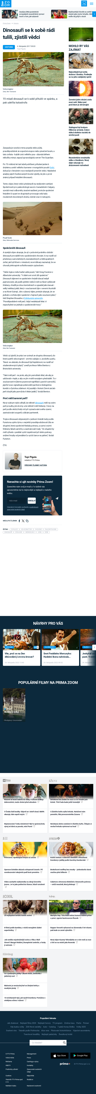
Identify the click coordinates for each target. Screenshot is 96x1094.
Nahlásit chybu (11, 1086)
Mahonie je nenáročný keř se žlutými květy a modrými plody (21, 987)
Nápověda (30, 1076)
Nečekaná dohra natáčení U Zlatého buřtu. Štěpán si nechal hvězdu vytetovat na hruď (71, 825)
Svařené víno (11, 1030)
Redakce (30, 1079)
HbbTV (8, 1065)
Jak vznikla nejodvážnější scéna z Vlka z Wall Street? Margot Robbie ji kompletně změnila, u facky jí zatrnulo (25, 942)
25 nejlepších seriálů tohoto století (18, 915)
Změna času (69, 1023)
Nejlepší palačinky (49, 1034)
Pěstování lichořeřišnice (61, 1030)
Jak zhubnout (12, 1023)
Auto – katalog (49, 1027)
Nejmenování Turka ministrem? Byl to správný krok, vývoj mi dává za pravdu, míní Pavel (24, 825)
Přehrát (9, 709)
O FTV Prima (10, 1054)
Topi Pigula (21, 49)
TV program (57, 1023)
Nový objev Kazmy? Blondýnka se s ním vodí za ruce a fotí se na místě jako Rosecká (70, 941)
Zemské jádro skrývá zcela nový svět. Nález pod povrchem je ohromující (80, 102)
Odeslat (32, 501)
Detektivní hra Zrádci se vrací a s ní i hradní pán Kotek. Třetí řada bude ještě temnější (69, 801)
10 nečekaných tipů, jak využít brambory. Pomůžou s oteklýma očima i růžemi (24, 999)
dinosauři (39, 403)
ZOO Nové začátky (33, 1027)
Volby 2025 (81, 1027)
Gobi (52, 167)
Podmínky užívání (12, 1069)
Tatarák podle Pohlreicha (29, 1030)
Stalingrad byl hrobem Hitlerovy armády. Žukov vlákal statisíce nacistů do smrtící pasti (79, 131)
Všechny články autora (35, 465)
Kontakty (30, 1065)
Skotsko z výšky (11, 712)
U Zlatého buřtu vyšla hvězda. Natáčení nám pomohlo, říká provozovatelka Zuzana (67, 813)
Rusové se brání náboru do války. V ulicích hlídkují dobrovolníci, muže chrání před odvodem (24, 801)
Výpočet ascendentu (81, 1030)
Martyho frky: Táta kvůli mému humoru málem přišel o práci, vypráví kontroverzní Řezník (71, 916)
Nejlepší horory (44, 1023)
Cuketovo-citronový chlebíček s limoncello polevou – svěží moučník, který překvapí (70, 883)
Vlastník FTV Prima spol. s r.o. (14, 1081)
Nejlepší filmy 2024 (28, 1023)
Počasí (86, 1023)
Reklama (9, 1061)
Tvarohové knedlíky (32, 1034)
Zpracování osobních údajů (34, 1070)
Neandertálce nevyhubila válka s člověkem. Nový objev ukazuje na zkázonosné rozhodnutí (79, 161)
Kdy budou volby (17, 1027)
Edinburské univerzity (33, 298)
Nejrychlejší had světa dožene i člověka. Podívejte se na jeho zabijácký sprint (80, 74)
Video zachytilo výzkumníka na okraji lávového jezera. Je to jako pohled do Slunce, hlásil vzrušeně (24, 883)
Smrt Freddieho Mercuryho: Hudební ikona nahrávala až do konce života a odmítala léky (59, 655)
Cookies (8, 1076)
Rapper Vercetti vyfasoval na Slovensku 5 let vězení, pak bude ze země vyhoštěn (71, 929)
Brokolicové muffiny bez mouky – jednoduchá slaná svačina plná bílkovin (70, 871)
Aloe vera (45, 1030)
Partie (78, 1023)
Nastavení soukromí (34, 1086)
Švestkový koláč (65, 1034)
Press (29, 1058)
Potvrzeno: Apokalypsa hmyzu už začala (20, 857)
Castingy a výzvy (32, 1061)
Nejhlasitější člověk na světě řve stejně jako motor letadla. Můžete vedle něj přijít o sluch (81, 14)
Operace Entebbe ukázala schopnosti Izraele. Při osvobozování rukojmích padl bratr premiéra (23, 871)
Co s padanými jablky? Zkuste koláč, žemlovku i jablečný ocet (23, 974)
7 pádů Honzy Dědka (66, 1027)
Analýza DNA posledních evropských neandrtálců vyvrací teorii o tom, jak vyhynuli (31, 14)
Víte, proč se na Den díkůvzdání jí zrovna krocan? (19, 655)
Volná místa (10, 1058)
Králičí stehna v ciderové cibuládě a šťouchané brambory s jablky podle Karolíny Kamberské (68, 858)
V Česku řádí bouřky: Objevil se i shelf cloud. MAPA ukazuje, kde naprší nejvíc (24, 813)
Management (31, 1054)
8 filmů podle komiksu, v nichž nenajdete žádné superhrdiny (23, 929)
